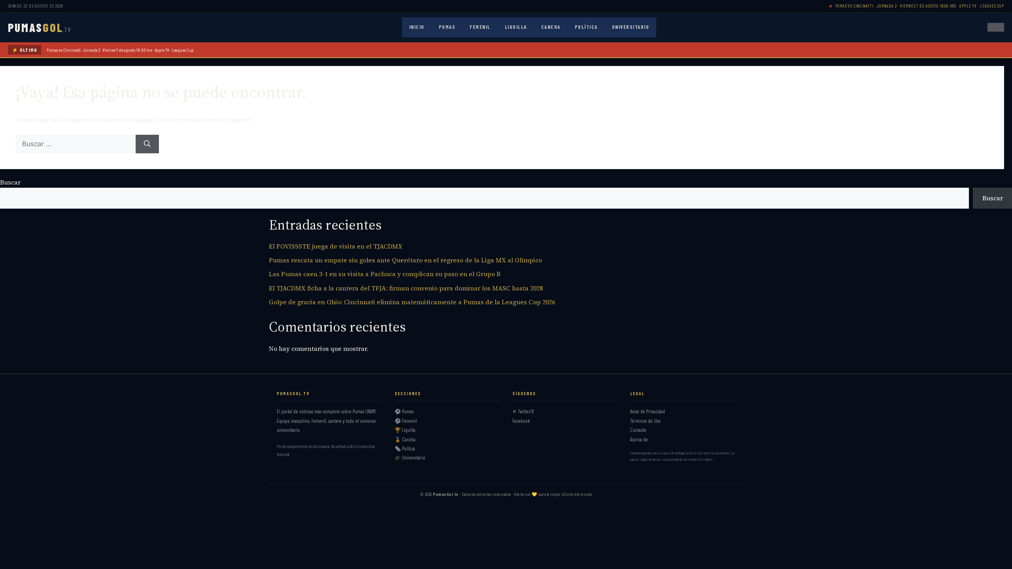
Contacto (638, 430)
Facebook (521, 421)
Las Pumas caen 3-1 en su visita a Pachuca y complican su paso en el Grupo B (384, 273)
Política (586, 27)
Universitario (630, 27)
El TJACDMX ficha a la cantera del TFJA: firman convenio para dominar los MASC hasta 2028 (406, 288)
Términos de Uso (645, 421)
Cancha (551, 27)
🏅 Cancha (405, 439)
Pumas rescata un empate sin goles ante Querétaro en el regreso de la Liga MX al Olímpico (405, 260)
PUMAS (39, 27)
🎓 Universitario (410, 457)
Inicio (417, 27)
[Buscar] (147, 144)
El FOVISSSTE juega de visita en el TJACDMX (335, 246)
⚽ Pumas (404, 411)
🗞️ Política (405, 448)
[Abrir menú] (995, 27)
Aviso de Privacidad (647, 411)
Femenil (480, 27)
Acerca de (639, 439)
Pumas (447, 27)
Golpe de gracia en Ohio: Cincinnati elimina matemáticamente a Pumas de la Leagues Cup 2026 (412, 302)
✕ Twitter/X (523, 411)
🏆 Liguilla (405, 430)
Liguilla (516, 27)
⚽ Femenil (406, 421)
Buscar (10, 182)
